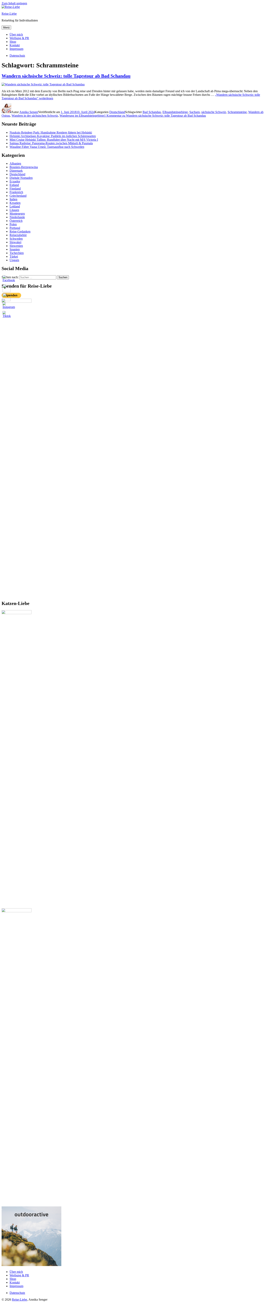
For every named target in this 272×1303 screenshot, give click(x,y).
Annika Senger (28, 112)
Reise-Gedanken (20, 231)
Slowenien (16, 245)
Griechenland (18, 195)
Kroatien (15, 203)
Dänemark (16, 170)
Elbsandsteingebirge (175, 112)
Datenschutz (17, 1292)
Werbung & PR (19, 38)
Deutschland (117, 112)
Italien (13, 199)
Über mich (16, 34)
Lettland (15, 206)
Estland (14, 185)
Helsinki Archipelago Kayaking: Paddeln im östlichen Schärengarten (53, 136)
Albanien (15, 163)
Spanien (15, 249)
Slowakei (15, 242)
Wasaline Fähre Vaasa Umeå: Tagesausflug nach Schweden (47, 146)
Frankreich (16, 192)
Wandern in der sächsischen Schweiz (35, 115)
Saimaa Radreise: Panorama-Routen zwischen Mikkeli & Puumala (51, 143)
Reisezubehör (18, 235)
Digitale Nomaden (21, 177)
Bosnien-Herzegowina (24, 167)
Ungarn (14, 260)
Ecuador (15, 181)
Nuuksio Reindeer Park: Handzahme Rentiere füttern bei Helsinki (51, 132)
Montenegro (17, 213)
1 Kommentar (155, 115)
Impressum (16, 48)
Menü (6, 27)
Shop (13, 41)
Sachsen (194, 112)
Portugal (15, 228)
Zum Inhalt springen (14, 3)
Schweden (16, 238)
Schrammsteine (237, 112)
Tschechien (17, 253)
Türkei (14, 256)
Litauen (14, 210)
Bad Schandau (152, 112)
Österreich (16, 220)
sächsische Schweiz (213, 112)
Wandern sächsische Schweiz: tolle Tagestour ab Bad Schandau (66, 76)
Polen (13, 224)
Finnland (15, 188)
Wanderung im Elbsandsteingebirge (82, 115)
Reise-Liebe (9, 13)
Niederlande (17, 217)
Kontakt (15, 45)
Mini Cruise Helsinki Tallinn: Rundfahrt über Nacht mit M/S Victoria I (54, 139)
